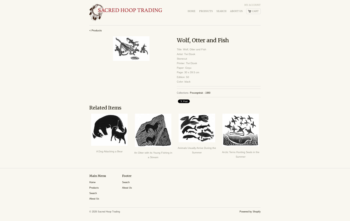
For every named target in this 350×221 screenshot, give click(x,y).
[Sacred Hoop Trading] (125, 13)
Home (191, 11)
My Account (252, 5)
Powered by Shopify (250, 211)
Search (221, 11)
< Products (95, 30)
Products (206, 11)
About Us (236, 11)
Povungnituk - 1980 (200, 92)
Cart (255, 11)
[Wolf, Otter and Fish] (131, 48)
